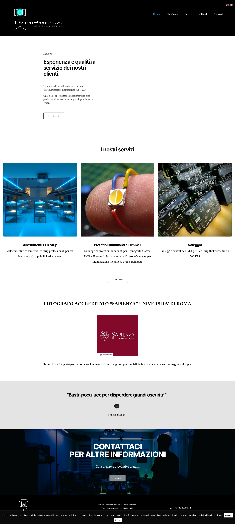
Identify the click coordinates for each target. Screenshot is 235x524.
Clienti (203, 14)
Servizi (189, 14)
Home (156, 14)
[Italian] (231, 5)
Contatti (218, 14)
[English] (227, 5)
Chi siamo (172, 14)
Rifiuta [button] (117, 520)
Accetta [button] (228, 515)
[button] (53, 116)
